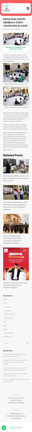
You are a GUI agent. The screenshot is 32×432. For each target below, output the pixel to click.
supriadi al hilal (17, 29)
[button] (27, 8)
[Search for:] (16, 343)
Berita (4, 321)
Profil (4, 303)
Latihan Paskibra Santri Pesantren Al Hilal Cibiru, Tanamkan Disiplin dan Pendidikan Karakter (12, 239)
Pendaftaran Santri (8, 336)
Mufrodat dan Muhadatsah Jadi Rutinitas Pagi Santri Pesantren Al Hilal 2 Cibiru (16, 178)
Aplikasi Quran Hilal (9, 333)
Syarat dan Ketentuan (9, 314)
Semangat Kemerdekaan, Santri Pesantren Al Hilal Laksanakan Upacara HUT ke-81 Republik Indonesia (15, 206)
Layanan (5, 329)
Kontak (5, 325)
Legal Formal (7, 310)
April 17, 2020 (6, 29)
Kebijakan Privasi (8, 318)
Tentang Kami (7, 307)
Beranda (5, 299)
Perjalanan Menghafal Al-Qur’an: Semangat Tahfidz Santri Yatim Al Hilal (16, 380)
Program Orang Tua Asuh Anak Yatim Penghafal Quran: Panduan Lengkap (15, 285)
